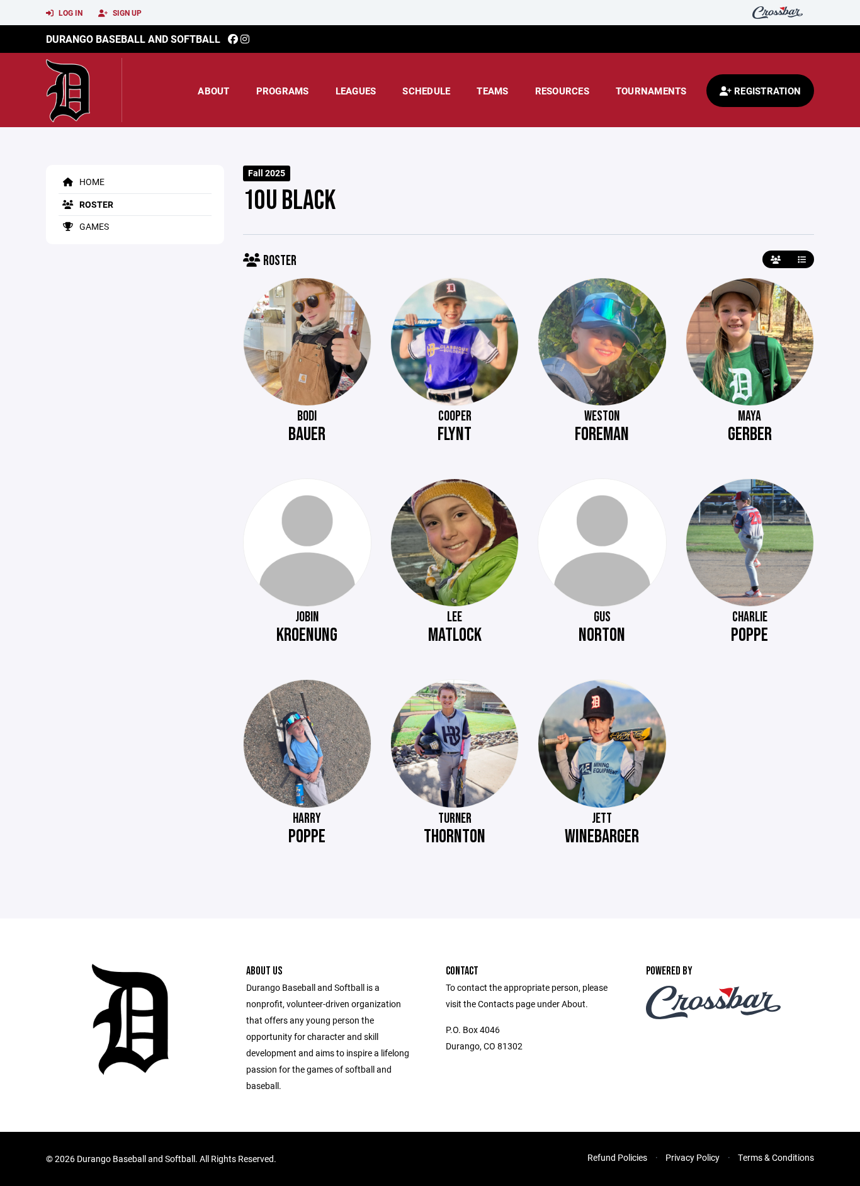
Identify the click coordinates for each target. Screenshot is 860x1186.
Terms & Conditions (776, 1157)
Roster (95, 204)
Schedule (426, 90)
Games (93, 226)
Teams (492, 90)
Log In (69, 13)
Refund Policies (617, 1157)
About (213, 90)
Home (91, 182)
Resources (562, 90)
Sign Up (126, 13)
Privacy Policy (692, 1157)
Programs (282, 90)
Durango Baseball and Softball (133, 38)
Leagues (356, 90)
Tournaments (651, 90)
